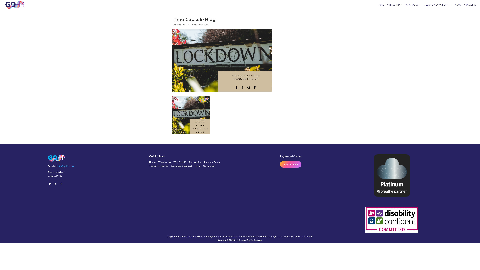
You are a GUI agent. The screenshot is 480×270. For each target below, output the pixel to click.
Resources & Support (181, 166)
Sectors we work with (436, 5)
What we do (412, 5)
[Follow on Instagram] (56, 184)
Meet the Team (212, 163)
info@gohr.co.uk (66, 166)
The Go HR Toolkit (158, 166)
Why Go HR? (393, 5)
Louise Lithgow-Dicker (185, 25)
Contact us (470, 5)
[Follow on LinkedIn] (50, 184)
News (458, 5)
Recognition (195, 163)
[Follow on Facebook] (61, 184)
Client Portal (290, 164)
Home (381, 5)
